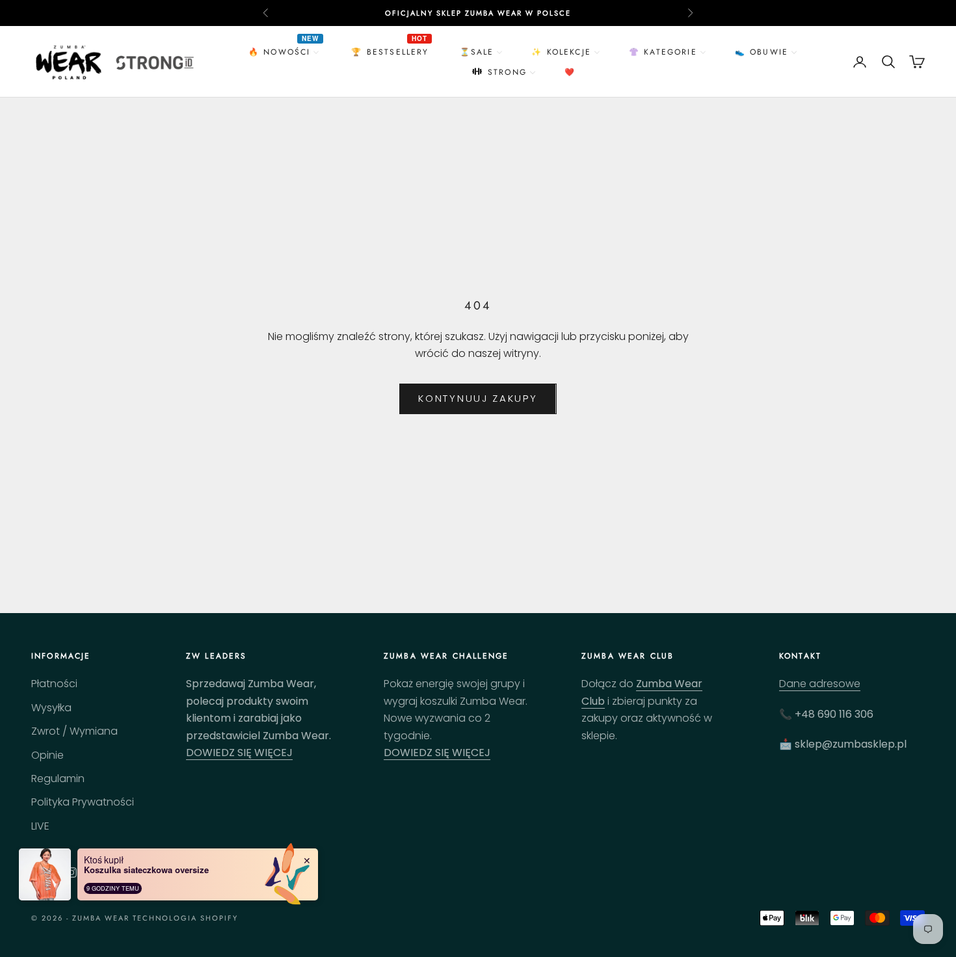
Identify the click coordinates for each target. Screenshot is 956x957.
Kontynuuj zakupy (477, 398)
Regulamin (58, 778)
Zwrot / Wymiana (74, 731)
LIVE (40, 826)
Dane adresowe (819, 683)
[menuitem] (285, 51)
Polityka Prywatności (82, 801)
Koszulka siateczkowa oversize (146, 870)
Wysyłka (51, 707)
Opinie (47, 755)
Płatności (54, 683)
